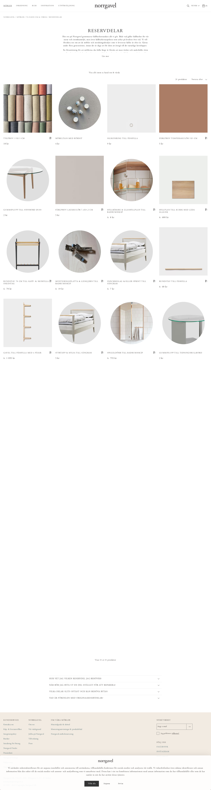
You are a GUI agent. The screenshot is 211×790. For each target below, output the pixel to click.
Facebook (162, 747)
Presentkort (7, 753)
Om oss (31, 725)
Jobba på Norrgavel (36, 734)
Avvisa (120, 784)
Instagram (163, 752)
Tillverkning (33, 739)
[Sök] (188, 6)
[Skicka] (189, 727)
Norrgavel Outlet (10, 748)
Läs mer (105, 56)
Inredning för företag (11, 744)
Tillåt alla (91, 784)
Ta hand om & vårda (36, 17)
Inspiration (47, 6)
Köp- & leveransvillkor (12, 729)
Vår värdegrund (35, 729)
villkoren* (175, 733)
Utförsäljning (66, 6)
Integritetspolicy (10, 734)
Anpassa (106, 784)
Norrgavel (9, 17)
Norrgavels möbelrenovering (62, 734)
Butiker (6, 739)
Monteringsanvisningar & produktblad (66, 729)
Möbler (7, 6)
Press (30, 744)
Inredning (22, 6)
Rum (34, 6)
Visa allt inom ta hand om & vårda (104, 73)
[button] (200, 79)
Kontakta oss (8, 725)
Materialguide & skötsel (60, 725)
